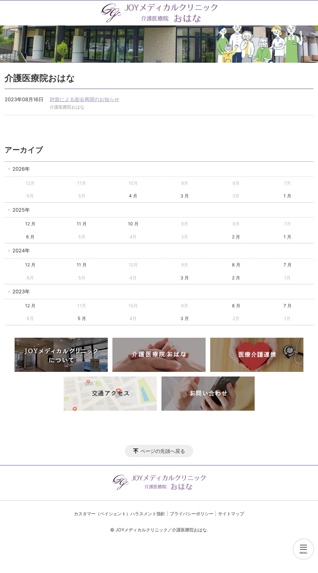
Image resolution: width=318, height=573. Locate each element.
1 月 (287, 195)
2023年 (21, 291)
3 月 (184, 195)
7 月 (288, 264)
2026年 (21, 169)
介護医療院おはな (67, 107)
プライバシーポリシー (191, 513)
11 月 (82, 223)
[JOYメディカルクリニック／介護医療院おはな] (159, 13)
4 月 (133, 195)
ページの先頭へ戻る (162, 451)
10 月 (133, 223)
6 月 (30, 236)
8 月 (236, 264)
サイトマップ (231, 513)
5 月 (82, 318)
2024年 (21, 250)
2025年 (21, 210)
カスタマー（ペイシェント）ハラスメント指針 (119, 513)
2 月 (236, 236)
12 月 (30, 223)
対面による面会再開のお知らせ (84, 99)
